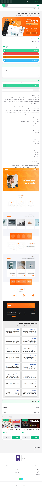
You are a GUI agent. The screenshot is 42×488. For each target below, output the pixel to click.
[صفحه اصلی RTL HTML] (36, 5)
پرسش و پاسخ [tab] (29, 89)
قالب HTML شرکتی (22, 94)
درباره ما (38, 471)
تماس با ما (38, 472)
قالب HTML (37, 105)
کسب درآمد (38, 474)
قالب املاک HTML (26, 450)
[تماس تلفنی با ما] (20, 479)
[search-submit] (4, 9)
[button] (21, 50)
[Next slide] (9, 417)
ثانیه (2, 2)
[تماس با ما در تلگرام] (22, 479)
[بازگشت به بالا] (21, 483)
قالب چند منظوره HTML (35, 450)
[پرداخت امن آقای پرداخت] (18, 458)
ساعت (8, 2)
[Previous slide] (11, 417)
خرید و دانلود (35, 437)
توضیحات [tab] (35, 89)
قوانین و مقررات (37, 476)
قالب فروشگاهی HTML (18, 450)
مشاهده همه (5, 417)
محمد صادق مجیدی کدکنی (17, 486)
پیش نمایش (26, 437)
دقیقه (5, 2)
